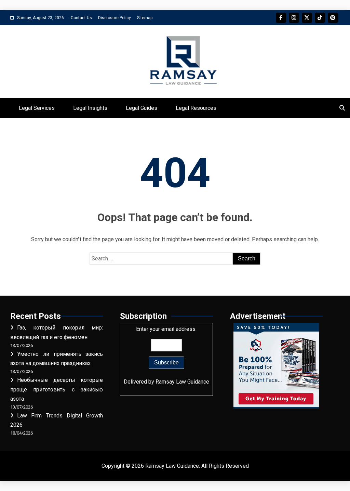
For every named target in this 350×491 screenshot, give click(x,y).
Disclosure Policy (114, 17)
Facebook (281, 18)
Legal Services (37, 108)
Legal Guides (141, 108)
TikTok (320, 18)
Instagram (294, 18)
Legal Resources (196, 108)
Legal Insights (90, 108)
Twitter (307, 18)
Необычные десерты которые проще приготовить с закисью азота (56, 389)
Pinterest (333, 18)
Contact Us (81, 17)
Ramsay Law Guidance (182, 381)
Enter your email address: (166, 355)
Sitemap (144, 17)
